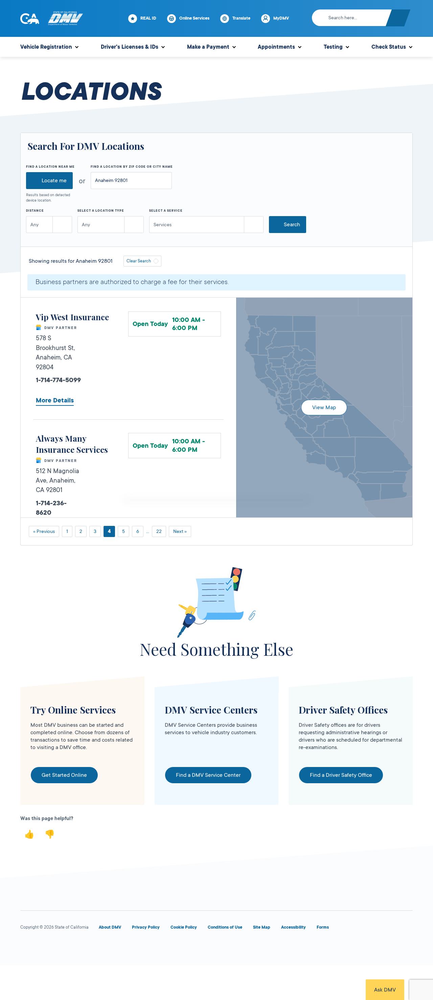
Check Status (388, 47)
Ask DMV (385, 990)
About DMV (110, 927)
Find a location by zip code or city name (132, 166)
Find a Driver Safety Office (341, 775)
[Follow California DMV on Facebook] (27, 947)
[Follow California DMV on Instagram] (100, 947)
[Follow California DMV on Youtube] (76, 947)
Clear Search (139, 261)
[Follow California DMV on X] (51, 947)
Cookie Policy (183, 927)
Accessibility (293, 927)
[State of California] (29, 18)
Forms (323, 927)
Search (292, 225)
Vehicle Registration (46, 47)
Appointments (276, 47)
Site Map (261, 927)
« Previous (44, 531)
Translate (241, 18)
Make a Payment (208, 47)
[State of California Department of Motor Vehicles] (65, 18)
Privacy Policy (146, 927)
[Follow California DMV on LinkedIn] (124, 947)
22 (159, 531)
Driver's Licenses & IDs (129, 47)
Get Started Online (64, 775)
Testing (333, 47)
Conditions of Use (225, 927)
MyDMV (281, 18)
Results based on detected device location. (48, 198)
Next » (180, 531)
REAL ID (148, 18)
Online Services (194, 18)
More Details (55, 400)
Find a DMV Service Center (208, 775)
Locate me (54, 181)
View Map (324, 407)
